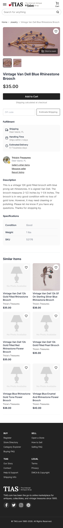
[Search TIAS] (58, 12)
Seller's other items (21, 165)
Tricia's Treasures (21, 157)
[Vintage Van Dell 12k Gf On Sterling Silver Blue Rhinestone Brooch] (46, 277)
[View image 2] (17, 63)
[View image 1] (7, 63)
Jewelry (14, 22)
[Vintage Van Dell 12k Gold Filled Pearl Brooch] (46, 325)
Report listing (18, 172)
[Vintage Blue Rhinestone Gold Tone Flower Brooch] (16, 377)
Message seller (19, 168)
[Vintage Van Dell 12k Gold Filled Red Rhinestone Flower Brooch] (16, 325)
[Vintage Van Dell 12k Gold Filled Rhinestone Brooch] (16, 277)
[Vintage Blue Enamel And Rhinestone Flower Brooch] (46, 377)
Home (4, 22)
